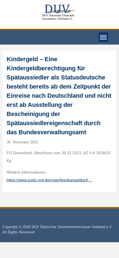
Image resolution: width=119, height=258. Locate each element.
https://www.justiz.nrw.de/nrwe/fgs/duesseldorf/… (49, 180)
